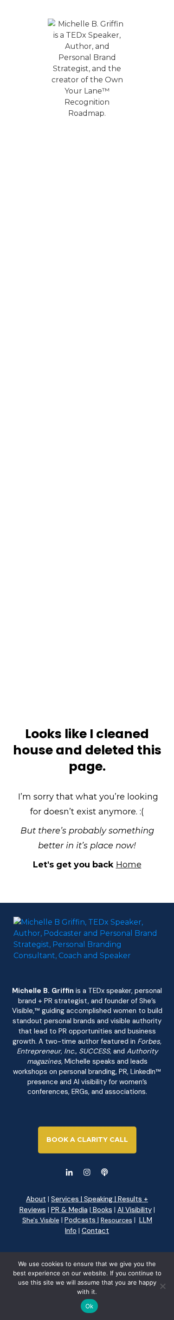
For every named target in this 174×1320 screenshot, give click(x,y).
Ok (89, 1306)
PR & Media (69, 1209)
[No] (162, 1286)
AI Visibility (134, 1209)
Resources (116, 1220)
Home (129, 865)
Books (101, 1209)
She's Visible (40, 1220)
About (36, 1199)
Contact (95, 1230)
